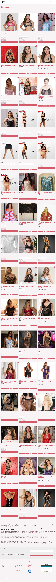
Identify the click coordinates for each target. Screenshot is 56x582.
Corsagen (33, 531)
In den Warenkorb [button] (9, 198)
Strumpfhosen (32, 536)
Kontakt (16, 569)
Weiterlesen (28, 388)
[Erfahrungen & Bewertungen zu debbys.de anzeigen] (46, 568)
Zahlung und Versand (18, 564)
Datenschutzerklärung (18, 565)
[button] (45, 2)
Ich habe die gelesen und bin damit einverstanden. (39, 553)
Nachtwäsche (44, 541)
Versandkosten (4, 39)
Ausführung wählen (10, 73)
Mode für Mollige (30, 566)
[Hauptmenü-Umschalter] (54, 2)
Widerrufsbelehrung (18, 570)
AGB (15, 566)
